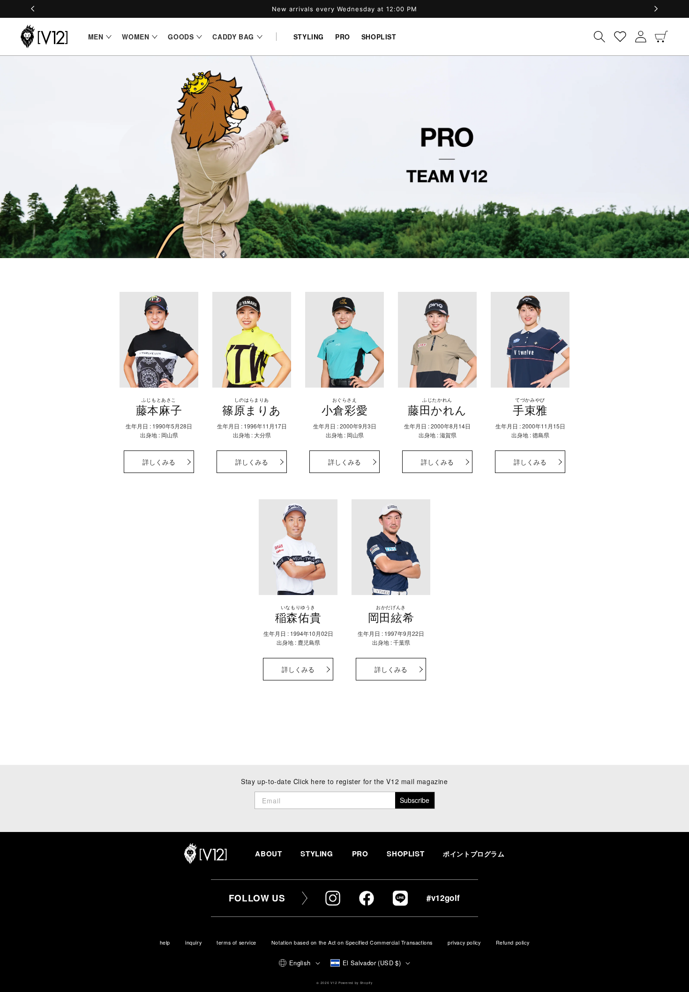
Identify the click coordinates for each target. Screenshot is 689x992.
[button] (98, 36)
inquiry (193, 942)
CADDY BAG (233, 36)
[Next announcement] (656, 9)
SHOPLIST (405, 853)
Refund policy (513, 942)
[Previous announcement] (33, 9)
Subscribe (414, 800)
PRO (360, 853)
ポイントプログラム (473, 854)
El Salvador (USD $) (372, 962)
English (300, 962)
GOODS (181, 36)
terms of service (236, 942)
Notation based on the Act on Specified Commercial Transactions (352, 942)
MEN (96, 36)
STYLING (316, 853)
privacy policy (464, 942)
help (165, 942)
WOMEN (135, 36)
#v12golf (443, 897)
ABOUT (268, 853)
